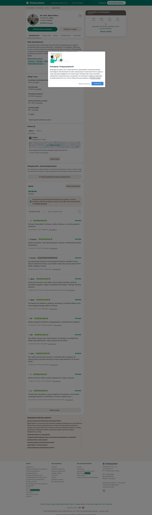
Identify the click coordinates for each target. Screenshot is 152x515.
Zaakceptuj (97, 83)
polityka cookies (95, 78)
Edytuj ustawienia (84, 84)
